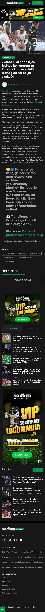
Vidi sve (38, 470)
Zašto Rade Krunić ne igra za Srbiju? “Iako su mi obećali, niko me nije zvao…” (28, 338)
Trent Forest (35, 102)
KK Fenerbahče (9, 257)
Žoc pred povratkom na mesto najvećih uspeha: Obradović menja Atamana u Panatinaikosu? (28, 479)
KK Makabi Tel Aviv (25, 257)
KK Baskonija (35, 254)
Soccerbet (37, 3)
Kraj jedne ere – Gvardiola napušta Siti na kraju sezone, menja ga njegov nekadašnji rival (27, 349)
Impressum (6, 581)
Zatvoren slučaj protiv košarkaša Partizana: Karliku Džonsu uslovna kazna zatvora (27, 501)
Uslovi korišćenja (8, 589)
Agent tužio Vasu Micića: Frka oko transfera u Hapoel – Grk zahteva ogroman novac (27, 512)
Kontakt (5, 585)
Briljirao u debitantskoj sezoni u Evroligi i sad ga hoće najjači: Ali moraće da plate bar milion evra (27, 490)
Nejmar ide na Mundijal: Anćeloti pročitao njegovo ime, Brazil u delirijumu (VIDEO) (27, 360)
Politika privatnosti (9, 593)
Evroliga (22, 254)
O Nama (5, 577)
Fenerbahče (7, 91)
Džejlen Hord (31, 151)
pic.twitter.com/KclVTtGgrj (25, 235)
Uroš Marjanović (15, 84)
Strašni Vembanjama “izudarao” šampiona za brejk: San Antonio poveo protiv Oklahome (26, 371)
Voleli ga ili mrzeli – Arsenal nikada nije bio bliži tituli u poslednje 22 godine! (28, 382)
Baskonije (6, 105)
